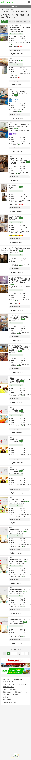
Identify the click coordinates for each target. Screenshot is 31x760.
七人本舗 (23, 684)
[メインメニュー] (29, 2)
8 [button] (22, 653)
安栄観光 (5, 682)
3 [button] (15, 653)
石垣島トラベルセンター (9, 689)
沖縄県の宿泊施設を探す (9, 699)
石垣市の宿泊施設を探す (9, 702)
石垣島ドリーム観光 (8, 687)
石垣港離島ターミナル (21, 692)
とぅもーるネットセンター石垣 (11, 684)
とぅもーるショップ (8, 694)
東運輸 (16, 694)
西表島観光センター (8, 692)
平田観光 (11, 682)
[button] (19, 654)
